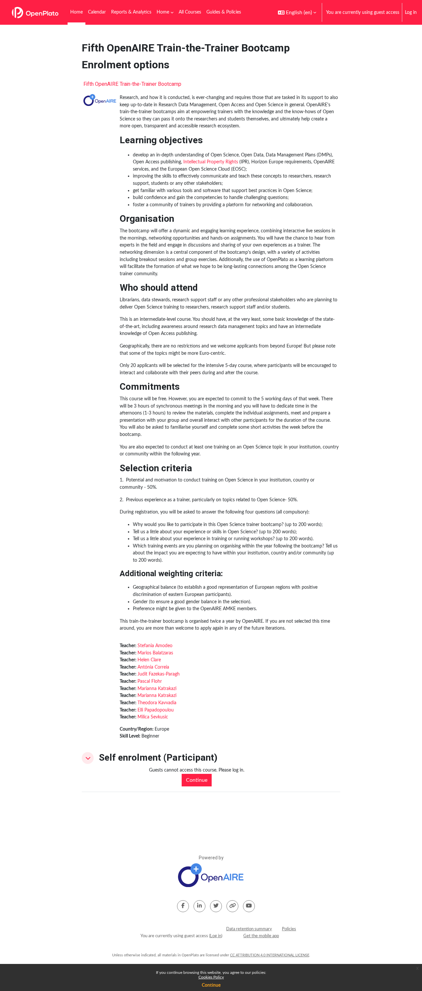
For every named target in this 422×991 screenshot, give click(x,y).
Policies (289, 929)
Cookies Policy (211, 977)
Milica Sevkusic (152, 716)
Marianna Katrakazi (156, 688)
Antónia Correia (153, 667)
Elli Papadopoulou (155, 710)
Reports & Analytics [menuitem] (131, 12)
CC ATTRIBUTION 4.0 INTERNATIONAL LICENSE (269, 955)
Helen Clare (149, 659)
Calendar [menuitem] (97, 12)
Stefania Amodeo (154, 645)
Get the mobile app (261, 936)
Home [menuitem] (76, 12)
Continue (211, 985)
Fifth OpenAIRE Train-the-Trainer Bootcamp (132, 84)
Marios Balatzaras (155, 652)
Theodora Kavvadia (156, 702)
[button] (297, 12)
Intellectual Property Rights (210, 161)
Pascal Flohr (149, 681)
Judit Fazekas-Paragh (158, 674)
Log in (411, 12)
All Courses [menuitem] (190, 12)
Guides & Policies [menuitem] (223, 12)
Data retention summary (249, 929)
